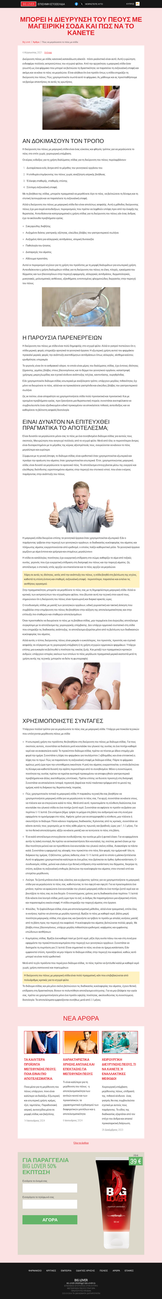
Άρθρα (116, 1270)
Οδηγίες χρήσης (85, 1270)
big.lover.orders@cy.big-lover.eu (81, 1283)
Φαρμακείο (35, 1270)
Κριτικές (51, 1270)
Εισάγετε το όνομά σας (34, 1181)
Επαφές (129, 1270)
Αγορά (50, 1220)
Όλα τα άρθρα (81, 1142)
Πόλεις (104, 1270)
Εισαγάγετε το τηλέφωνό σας (38, 1197)
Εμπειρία (66, 1270)
